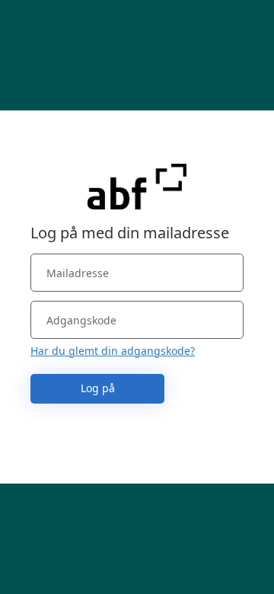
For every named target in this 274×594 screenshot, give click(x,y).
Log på (98, 388)
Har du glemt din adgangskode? (112, 350)
